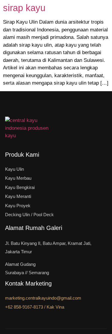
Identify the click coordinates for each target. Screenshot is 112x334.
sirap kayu (24, 8)
